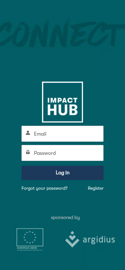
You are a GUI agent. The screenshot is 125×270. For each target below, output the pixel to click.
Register (96, 188)
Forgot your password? (44, 188)
